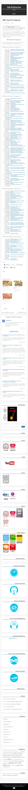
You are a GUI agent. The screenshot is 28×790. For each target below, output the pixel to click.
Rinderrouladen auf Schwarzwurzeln (17, 113)
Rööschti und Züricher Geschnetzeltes (17, 52)
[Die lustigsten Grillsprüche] (6, 526)
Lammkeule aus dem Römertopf (16, 222)
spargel (19, 761)
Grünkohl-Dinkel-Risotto (14, 108)
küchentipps (17, 755)
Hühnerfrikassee (13, 59)
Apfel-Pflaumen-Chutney (14, 219)
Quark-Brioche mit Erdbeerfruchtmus (17, 209)
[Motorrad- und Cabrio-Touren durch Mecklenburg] (14, 660)
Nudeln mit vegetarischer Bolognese (17, 75)
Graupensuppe (13, 105)
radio (3, 312)
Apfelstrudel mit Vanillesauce (15, 154)
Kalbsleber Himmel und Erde (15, 120)
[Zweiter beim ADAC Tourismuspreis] (19, 543)
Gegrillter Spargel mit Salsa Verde (16, 89)
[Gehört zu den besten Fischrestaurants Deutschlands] (6, 543)
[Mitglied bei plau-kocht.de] (6, 552)
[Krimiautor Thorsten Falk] (10, 420)
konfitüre (4, 755)
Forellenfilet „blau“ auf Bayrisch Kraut (17, 104)
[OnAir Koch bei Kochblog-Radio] (12, 500)
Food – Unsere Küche (7, 726)
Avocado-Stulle (13, 76)
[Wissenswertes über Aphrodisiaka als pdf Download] (12, 451)
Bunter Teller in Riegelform (15, 101)
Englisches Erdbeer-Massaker (16, 150)
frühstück (15, 753)
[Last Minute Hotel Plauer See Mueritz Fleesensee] (14, 573)
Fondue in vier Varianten (15, 69)
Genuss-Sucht (6, 732)
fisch (23, 752)
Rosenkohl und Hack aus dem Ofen (17, 49)
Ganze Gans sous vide (10, 706)
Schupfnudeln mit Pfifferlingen (16, 148)
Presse (5, 737)
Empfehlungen (6, 724)
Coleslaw (12, 56)
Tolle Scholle (12, 133)
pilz (21, 757)
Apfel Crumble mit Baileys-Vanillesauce (17, 167)
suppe (4, 763)
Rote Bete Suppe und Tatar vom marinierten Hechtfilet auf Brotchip (14, 240)
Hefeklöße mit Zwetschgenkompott (17, 61)
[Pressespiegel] (6, 483)
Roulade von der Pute (14, 83)
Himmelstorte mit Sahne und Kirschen (17, 92)
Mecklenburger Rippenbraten (15, 58)
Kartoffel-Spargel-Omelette (15, 132)
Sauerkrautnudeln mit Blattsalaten (16, 125)
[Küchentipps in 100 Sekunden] (19, 517)
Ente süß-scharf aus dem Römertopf (17, 100)
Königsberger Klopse (14, 60)
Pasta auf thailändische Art (15, 74)
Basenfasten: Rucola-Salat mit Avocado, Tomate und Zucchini (13, 64)
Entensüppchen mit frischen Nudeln (17, 114)
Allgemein (5, 719)
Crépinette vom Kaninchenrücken (16, 122)
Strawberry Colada (13, 143)
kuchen (12, 755)
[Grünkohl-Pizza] (7, 296)
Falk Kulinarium (14, 7)
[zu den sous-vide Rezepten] (6, 517)
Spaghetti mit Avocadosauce (15, 80)
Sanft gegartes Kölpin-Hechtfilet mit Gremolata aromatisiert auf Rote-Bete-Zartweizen (14, 215)
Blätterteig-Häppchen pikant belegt (16, 57)
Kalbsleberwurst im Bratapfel (15, 121)
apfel (3, 752)
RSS (25, 2)
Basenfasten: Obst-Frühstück (16, 62)
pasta (19, 757)
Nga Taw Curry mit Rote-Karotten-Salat (17, 149)
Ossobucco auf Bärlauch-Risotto (16, 135)
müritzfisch (14, 757)
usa (12, 765)
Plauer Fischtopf (13, 258)
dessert (15, 752)
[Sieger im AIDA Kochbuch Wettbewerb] (12, 543)
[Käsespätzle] (7, 283)
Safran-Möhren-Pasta (14, 73)
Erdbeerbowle (12, 140)
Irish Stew (12, 115)
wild (9, 766)
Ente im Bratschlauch (14, 230)
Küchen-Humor (6, 734)
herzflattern (5, 754)
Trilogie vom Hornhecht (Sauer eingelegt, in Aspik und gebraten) (13, 137)
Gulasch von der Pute (14, 84)
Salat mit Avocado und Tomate (16, 77)
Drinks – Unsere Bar (7, 721)
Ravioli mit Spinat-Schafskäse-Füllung (17, 124)
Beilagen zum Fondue (14, 70)
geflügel (18, 753)
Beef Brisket (12, 126)
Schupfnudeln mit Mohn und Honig (16, 147)
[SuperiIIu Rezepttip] (12, 552)
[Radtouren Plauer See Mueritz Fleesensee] (14, 608)
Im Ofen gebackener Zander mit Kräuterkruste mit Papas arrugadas (13, 211)
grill (21, 753)
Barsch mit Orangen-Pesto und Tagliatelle (13, 704)
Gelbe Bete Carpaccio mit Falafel (16, 217)
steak (22, 761)
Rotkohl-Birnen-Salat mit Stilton (16, 54)
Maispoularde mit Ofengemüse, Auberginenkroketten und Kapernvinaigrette (13, 129)
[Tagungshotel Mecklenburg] (14, 643)
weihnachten (6, 766)
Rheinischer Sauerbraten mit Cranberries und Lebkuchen (13, 103)
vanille (15, 765)
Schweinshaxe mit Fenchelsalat (16, 151)
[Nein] (26, 786)
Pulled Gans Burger (14, 178)
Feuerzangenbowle (13, 175)
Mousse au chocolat (14, 110)
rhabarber (13, 759)
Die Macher (14, 699)
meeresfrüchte (6, 757)
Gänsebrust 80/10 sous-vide (17, 709)
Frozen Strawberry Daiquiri (15, 141)
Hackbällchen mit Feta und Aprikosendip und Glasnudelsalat (13, 207)
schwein (9, 761)
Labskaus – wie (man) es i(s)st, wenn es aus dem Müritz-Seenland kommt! (14, 213)
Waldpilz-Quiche (13, 161)
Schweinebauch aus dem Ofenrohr (16, 53)
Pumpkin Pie (12, 216)
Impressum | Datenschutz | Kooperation (10, 775)
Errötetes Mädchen (14, 136)
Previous (5, 308)
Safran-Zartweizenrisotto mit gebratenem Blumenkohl (13, 193)
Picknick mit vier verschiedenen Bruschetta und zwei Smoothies (13, 251)
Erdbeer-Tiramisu (13, 142)
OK (14, 787)
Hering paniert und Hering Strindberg (17, 86)
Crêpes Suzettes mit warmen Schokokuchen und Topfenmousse (13, 241)
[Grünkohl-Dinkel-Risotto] (18, 283)
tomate (7, 763)
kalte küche (20, 754)
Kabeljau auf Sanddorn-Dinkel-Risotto (17, 223)
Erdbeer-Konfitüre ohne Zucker (16, 144)
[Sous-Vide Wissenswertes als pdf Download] (6, 451)
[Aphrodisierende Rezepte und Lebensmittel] (12, 517)
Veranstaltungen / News (22, 312)
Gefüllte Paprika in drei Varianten (16, 162)
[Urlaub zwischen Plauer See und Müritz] (14, 678)
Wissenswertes (6, 742)
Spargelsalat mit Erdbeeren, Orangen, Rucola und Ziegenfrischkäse (15, 201)
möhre (11, 757)
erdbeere (19, 752)
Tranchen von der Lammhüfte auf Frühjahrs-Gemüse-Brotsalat (14, 245)
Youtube (20, 2)
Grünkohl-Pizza (13, 107)
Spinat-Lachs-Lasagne (14, 55)
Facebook (18, 2)
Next (23, 308)
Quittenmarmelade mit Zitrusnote (16, 218)
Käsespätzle (12, 106)
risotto (18, 759)
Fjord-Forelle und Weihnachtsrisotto (17, 179)
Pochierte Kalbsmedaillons (15, 109)
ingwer (16, 754)
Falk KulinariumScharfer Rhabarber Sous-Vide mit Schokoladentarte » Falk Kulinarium (11, 381)
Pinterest (23, 2)
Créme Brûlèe (13, 123)
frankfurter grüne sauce (7, 753)
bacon (6, 752)
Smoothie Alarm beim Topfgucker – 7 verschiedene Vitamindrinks (14, 197)
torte (11, 765)
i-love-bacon (12, 754)
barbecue (10, 752)
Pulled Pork (12, 127)
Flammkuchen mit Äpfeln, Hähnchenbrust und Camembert (12, 156)
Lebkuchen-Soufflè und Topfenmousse (17, 226)
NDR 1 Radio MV (11, 27)
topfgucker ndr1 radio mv (10, 312)
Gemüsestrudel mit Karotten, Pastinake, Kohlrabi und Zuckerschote (13, 195)
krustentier (9, 755)
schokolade (5, 761)
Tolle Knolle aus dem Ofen (15, 159)
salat (21, 759)
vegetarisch (19, 765)
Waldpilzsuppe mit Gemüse (15, 160)
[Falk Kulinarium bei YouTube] (10, 466)
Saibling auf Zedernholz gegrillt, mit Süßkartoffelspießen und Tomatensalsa (14, 249)
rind (16, 759)
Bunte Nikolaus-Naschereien (15, 229)
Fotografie (5, 729)
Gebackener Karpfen (14, 233)
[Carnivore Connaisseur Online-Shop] (14, 625)
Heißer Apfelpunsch (14, 259)
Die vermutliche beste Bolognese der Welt (15, 701)
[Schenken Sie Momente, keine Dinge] (14, 590)
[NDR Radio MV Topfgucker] (6, 500)
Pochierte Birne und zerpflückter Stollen (17, 174)
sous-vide (14, 761)
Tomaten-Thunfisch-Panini (15, 208)
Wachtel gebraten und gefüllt (15, 134)
